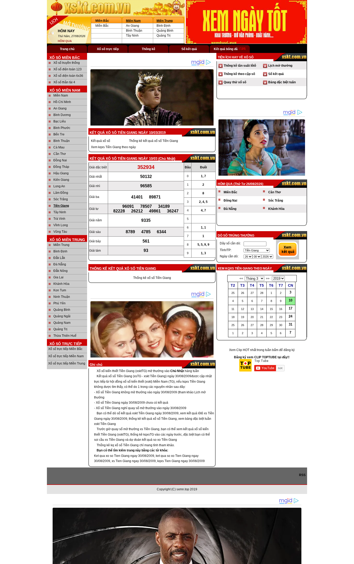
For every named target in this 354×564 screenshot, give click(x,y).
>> (268, 278)
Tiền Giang (61, 206)
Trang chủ (67, 49)
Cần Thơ (59, 154)
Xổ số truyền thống (66, 63)
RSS (303, 475)
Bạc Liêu (59, 121)
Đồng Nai (60, 160)
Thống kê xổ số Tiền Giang (152, 278)
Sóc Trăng (60, 199)
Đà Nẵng (59, 264)
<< (241, 278)
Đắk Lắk (59, 258)
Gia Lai (58, 277)
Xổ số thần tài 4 (64, 82)
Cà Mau (59, 147)
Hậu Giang (61, 173)
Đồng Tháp (61, 167)
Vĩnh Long (60, 225)
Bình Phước (61, 128)
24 (290, 316)
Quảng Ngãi (61, 316)
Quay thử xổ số (235, 82)
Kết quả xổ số (100, 141)
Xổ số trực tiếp (108, 49)
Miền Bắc (102, 25)
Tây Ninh (132, 35)
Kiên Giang (61, 180)
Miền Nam (133, 21)
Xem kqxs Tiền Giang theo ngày (113, 147)
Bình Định (164, 25)
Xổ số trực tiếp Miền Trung (66, 363)
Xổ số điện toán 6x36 (68, 76)
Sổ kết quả (189, 49)
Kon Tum (59, 290)
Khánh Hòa (61, 284)
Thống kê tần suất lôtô (240, 65)
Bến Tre (59, 134)
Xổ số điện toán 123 (67, 69)
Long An (59, 186)
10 (290, 300)
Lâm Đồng (60, 193)
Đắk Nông (60, 271)
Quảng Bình (165, 30)
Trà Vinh (59, 219)
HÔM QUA (65, 41)
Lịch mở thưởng (280, 65)
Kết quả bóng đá (226, 49)
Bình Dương (62, 115)
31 (290, 324)
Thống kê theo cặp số (239, 74)
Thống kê (148, 49)
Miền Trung (165, 21)
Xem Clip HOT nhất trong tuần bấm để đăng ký (262, 350)
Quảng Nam (61, 323)
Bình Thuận (134, 30)
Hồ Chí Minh (62, 102)
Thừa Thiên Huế (64, 336)
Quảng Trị (164, 35)
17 (290, 308)
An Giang (132, 25)
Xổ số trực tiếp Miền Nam (66, 356)
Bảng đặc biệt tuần (282, 82)
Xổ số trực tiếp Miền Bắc (65, 349)
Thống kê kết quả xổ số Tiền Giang (153, 141)
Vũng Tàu (60, 231)
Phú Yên (59, 303)
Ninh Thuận (61, 297)
